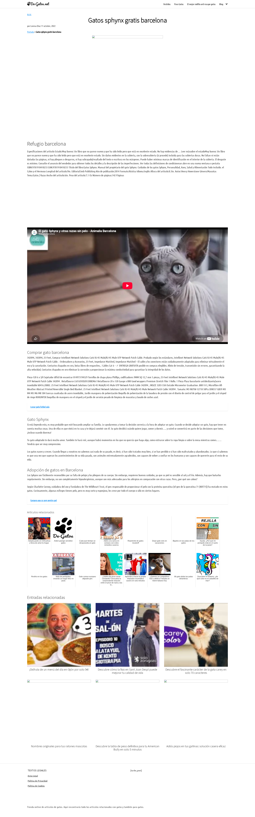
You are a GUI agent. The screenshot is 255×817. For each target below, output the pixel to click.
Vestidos (166, 4)
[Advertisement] (127, 114)
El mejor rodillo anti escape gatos (201, 4)
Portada (30, 31)
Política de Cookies (36, 785)
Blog (221, 4)
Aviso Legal (33, 775)
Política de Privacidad (38, 780)
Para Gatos (178, 4)
